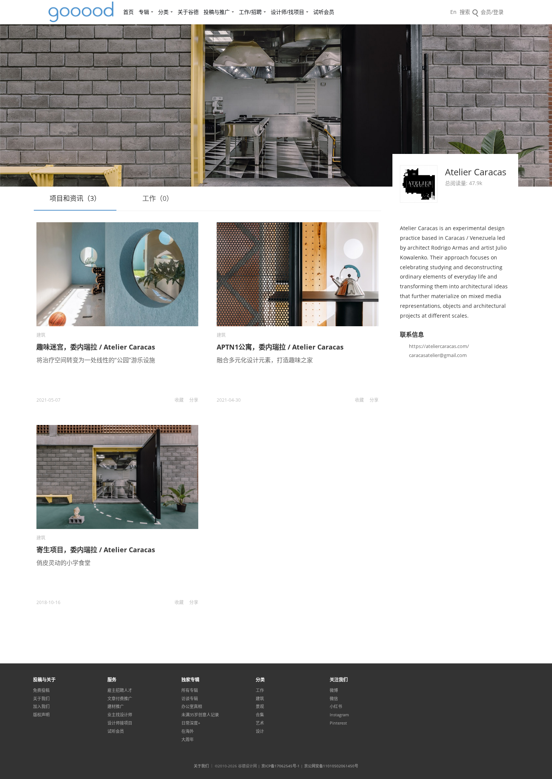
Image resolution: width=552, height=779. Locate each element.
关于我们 (41, 698)
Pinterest (338, 723)
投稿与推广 (217, 11)
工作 (260, 690)
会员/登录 (492, 11)
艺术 (260, 723)
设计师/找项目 (287, 11)
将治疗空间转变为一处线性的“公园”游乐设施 (95, 360)
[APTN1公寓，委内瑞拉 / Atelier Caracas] (298, 274)
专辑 (144, 11)
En (453, 11)
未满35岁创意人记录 (200, 714)
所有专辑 (189, 690)
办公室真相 (191, 706)
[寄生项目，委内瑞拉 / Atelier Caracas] (117, 477)
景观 (260, 706)
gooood (81, 12)
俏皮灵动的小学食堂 (63, 563)
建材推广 (115, 706)
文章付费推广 (119, 698)
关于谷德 (188, 11)
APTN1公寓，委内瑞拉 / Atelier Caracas (280, 346)
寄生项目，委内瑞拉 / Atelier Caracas (95, 549)
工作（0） (157, 198)
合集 (260, 714)
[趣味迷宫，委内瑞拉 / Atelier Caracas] (117, 274)
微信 (334, 698)
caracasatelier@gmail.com (438, 355)
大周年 (187, 739)
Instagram (339, 714)
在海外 (187, 731)
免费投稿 (41, 690)
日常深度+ (190, 723)
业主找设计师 (119, 714)
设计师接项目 (119, 723)
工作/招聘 (250, 11)
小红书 (336, 706)
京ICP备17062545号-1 (280, 765)
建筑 (40, 335)
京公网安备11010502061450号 (331, 765)
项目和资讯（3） (75, 198)
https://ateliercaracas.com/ (439, 346)
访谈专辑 (189, 698)
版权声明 (41, 714)
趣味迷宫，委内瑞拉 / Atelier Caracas (95, 346)
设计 (260, 731)
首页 (128, 11)
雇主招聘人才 (119, 690)
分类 (163, 11)
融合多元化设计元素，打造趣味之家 (265, 360)
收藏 (179, 400)
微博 (334, 690)
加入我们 (41, 706)
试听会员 (323, 11)
